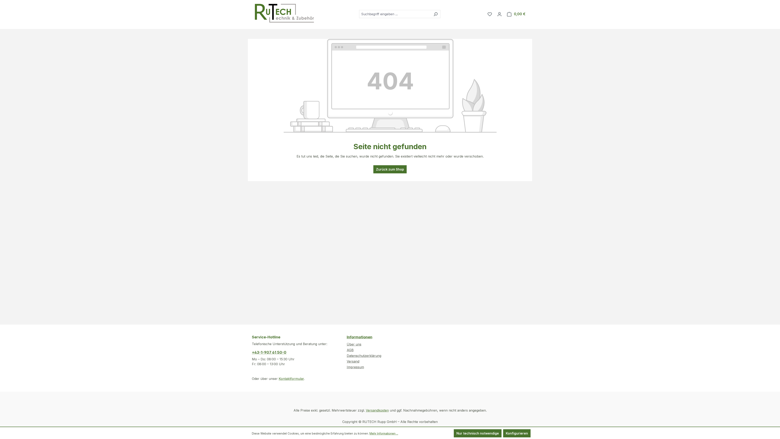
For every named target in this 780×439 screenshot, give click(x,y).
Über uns (354, 344)
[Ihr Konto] (499, 14)
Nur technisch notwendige (477, 433)
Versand (353, 361)
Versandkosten (377, 410)
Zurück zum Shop (390, 169)
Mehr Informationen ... (383, 433)
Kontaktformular (291, 379)
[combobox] (395, 14)
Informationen (359, 337)
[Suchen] (435, 14)
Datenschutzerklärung (364, 356)
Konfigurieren (517, 433)
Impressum (355, 367)
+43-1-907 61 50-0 (269, 352)
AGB (350, 350)
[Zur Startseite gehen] (284, 13)
